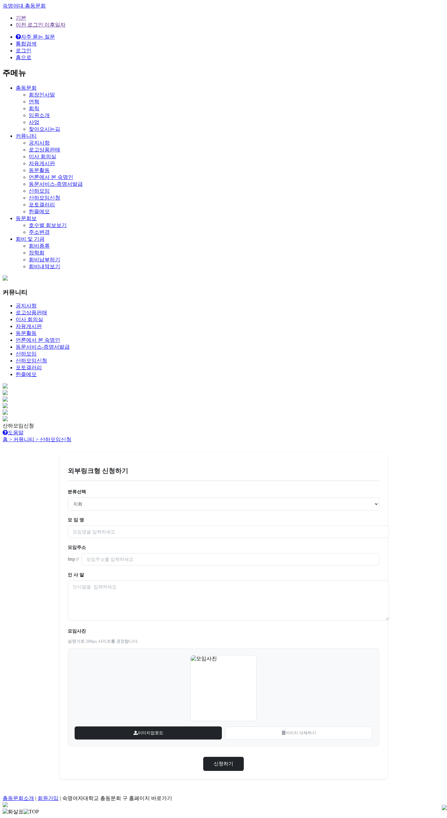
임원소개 (39, 115)
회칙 (34, 108)
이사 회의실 (42, 156)
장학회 (37, 252)
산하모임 (39, 191)
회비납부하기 (44, 259)
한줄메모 (39, 211)
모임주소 (77, 547)
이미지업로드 (150, 732)
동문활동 (39, 170)
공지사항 (39, 143)
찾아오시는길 (44, 129)
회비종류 (39, 246)
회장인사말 (42, 94)
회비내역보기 (44, 266)
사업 (34, 122)
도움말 (16, 432)
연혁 (34, 101)
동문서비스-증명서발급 (56, 184)
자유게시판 (42, 163)
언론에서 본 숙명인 (51, 177)
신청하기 (223, 763)
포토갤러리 (42, 204)
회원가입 (48, 798)
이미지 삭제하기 (300, 732)
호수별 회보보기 (48, 225)
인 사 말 (76, 574)
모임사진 (77, 631)
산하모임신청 (44, 197)
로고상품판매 (44, 149)
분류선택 (77, 491)
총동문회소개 (18, 798)
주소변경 (39, 232)
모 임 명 (76, 519)
